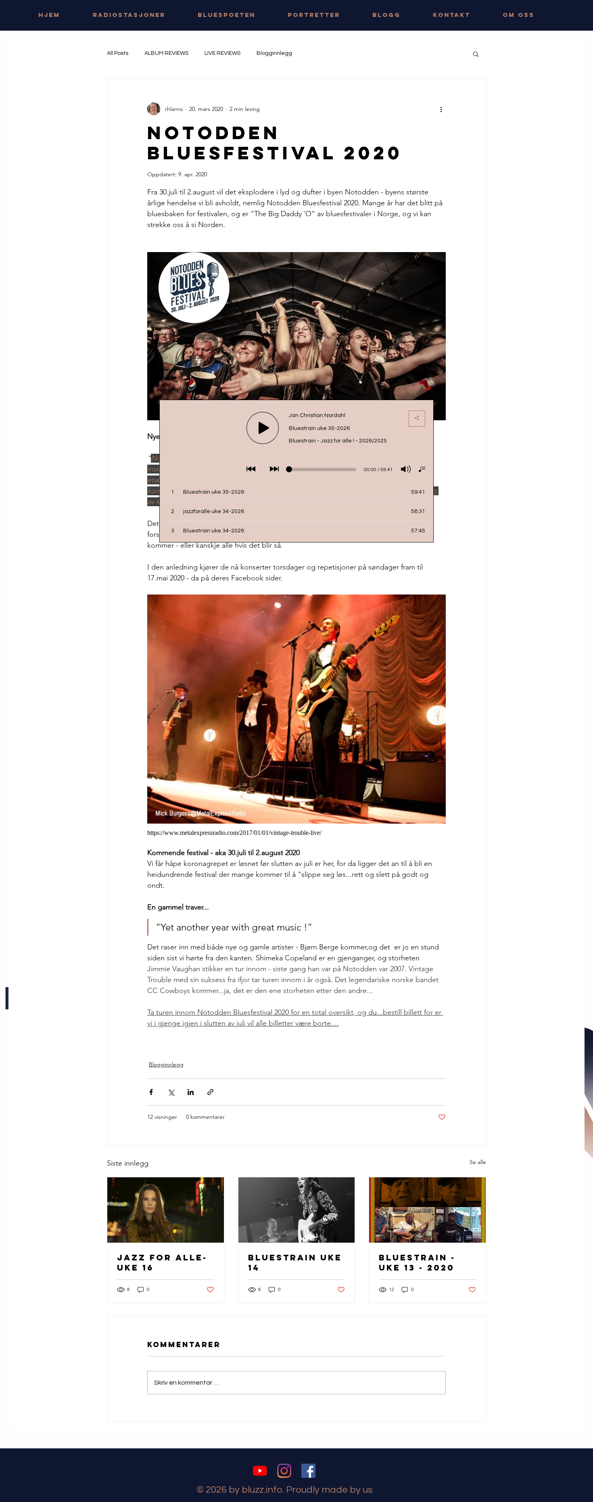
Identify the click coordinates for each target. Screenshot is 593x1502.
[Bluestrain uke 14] (296, 1210)
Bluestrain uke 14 (295, 1262)
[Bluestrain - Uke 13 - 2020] (427, 1210)
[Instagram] (284, 1471)
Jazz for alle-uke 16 (162, 1262)
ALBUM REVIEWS (166, 53)
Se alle (478, 1162)
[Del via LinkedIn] (190, 1092)
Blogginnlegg (274, 53)
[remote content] (296, 833)
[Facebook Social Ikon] (308, 1471)
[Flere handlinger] (441, 109)
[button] (476, 53)
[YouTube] (260, 1471)
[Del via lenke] (210, 1092)
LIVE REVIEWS (222, 53)
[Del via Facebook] (151, 1092)
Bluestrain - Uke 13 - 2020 (417, 1262)
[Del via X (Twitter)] (171, 1092)
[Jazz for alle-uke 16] (165, 1210)
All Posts (117, 53)
